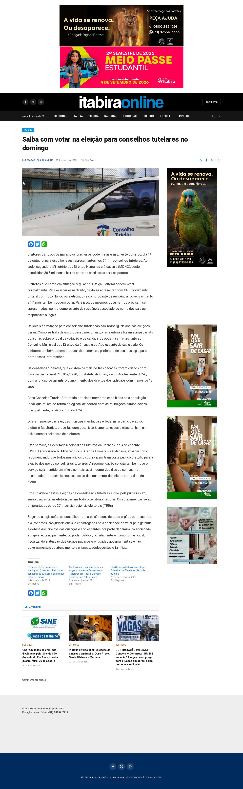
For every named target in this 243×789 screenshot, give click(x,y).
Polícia (93, 116)
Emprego (184, 116)
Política (149, 116)
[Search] (213, 116)
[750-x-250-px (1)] (121, 67)
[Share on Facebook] (206, 160)
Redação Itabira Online (39, 160)
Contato (211, 102)
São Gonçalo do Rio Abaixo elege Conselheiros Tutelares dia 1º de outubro (128, 570)
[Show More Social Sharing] (218, 160)
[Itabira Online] (121, 102)
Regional (60, 116)
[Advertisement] (194, 296)
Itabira (78, 116)
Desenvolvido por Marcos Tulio (147, 777)
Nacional (110, 116)
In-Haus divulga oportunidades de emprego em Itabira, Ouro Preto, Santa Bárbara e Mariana (89, 653)
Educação (130, 116)
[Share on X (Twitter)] (211, 160)
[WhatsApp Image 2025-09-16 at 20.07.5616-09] (192, 406)
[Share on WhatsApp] (201, 160)
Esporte (166, 116)
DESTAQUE (27, 645)
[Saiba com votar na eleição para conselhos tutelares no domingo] (90, 202)
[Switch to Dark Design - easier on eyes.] (219, 116)
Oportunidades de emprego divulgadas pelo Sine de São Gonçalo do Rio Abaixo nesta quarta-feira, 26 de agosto (40, 655)
